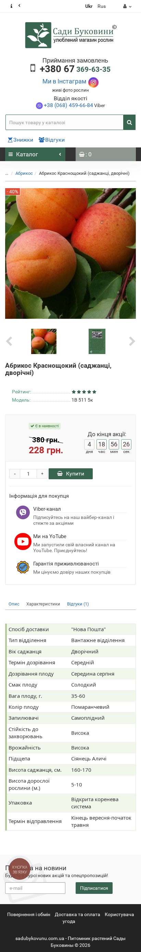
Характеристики (43, 604)
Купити (75, 473)
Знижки (23, 139)
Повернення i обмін (28, 914)
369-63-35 (75, 69)
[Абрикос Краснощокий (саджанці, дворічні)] (43, 341)
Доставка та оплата (77, 914)
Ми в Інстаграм (64, 81)
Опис (14, 604)
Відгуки (55, 139)
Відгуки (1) (78, 604)
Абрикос (24, 173)
